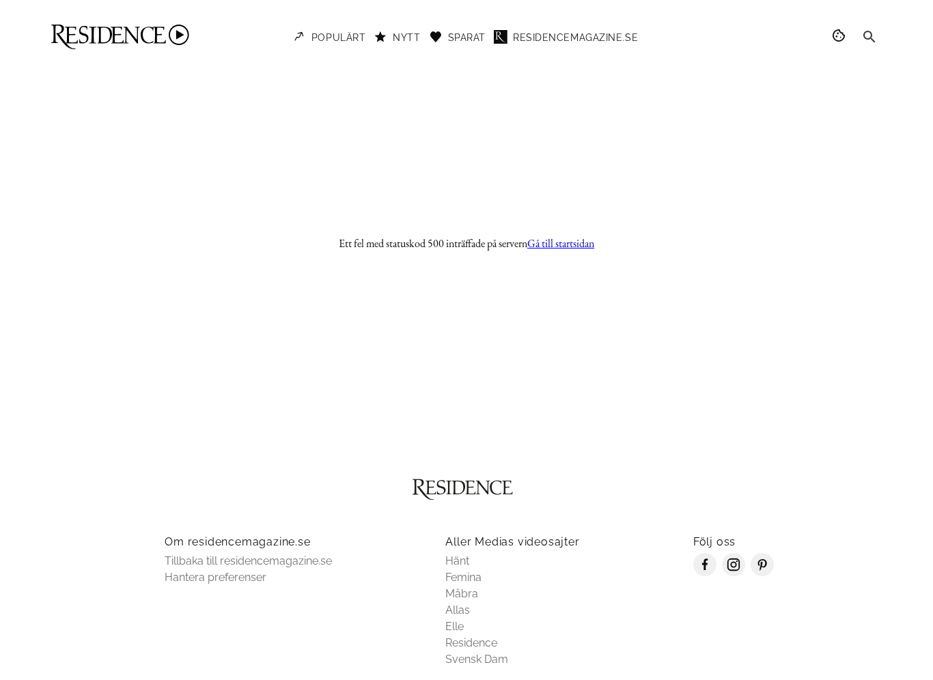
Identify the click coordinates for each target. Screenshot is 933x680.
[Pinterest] (762, 572)
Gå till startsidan (560, 243)
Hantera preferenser (215, 577)
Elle (454, 626)
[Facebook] (704, 572)
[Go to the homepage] (120, 36)
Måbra (461, 593)
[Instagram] (733, 572)
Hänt (457, 560)
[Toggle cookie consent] (840, 36)
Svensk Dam (476, 659)
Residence (471, 642)
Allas (457, 610)
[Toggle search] (869, 37)
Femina (463, 577)
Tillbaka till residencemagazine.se (248, 560)
